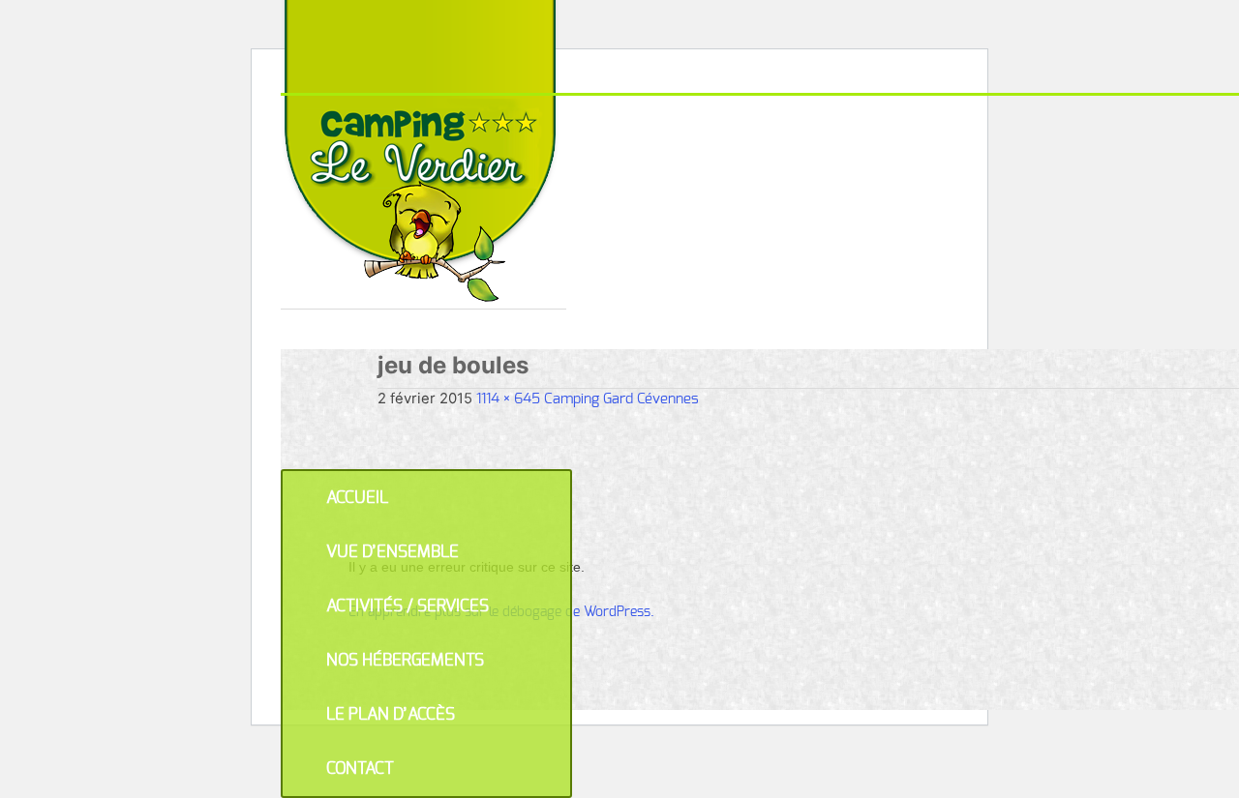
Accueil (357, 497)
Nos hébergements (405, 660)
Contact (360, 768)
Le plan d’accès (390, 714)
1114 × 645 (508, 399)
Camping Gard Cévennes (621, 399)
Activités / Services (407, 606)
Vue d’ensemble (392, 552)
